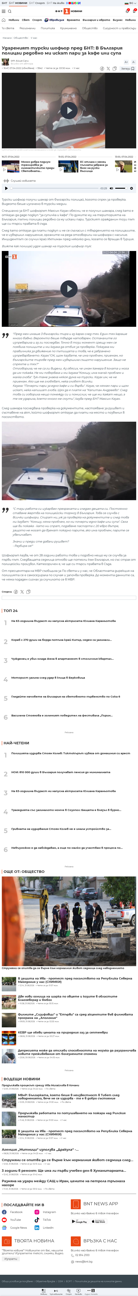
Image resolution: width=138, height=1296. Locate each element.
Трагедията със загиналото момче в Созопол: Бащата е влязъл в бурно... (66, 810)
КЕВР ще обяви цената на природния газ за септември (63, 1032)
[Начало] (4, 20)
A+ (126, 62)
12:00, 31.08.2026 (11, 1089)
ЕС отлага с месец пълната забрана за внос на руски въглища (94, 166)
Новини (14, 20)
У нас (34, 38)
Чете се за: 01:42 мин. (31, 1175)
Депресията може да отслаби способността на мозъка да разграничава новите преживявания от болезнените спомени (77, 1052)
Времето (73, 20)
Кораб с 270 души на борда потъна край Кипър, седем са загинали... (61, 640)
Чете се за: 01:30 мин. (48, 1102)
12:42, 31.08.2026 (11, 1175)
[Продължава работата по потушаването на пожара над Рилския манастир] (9, 1119)
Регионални (27, 28)
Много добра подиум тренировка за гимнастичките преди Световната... (37, 166)
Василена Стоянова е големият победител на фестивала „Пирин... (62, 715)
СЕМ (60, 1281)
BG (131, 3)
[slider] (54, 188)
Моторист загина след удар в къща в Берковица (48, 677)
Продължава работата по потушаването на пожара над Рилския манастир (72, 1115)
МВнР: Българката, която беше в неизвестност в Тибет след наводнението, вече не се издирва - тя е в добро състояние (68, 1097)
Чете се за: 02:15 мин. (31, 1164)
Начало (7, 38)
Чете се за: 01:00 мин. (47, 1120)
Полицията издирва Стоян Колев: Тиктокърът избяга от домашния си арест (70, 753)
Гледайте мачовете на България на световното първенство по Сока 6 (65, 696)
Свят (26, 20)
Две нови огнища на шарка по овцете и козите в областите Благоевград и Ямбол (67, 998)
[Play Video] (69, 110)
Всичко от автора (22, 63)
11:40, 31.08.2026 (11, 1189)
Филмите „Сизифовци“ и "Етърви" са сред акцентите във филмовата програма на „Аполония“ (75, 1016)
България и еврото (96, 20)
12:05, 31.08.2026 (27, 1102)
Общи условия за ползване (17, 1281)
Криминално (68, 28)
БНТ (4, 3)
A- (133, 62)
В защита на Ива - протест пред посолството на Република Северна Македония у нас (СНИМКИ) (75, 980)
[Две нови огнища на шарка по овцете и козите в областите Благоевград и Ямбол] (9, 1002)
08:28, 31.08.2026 (11, 1154)
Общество (90, 28)
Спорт (37, 20)
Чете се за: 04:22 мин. (32, 1089)
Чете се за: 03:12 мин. (31, 1189)
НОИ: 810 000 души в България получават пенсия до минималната (60, 772)
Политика (48, 28)
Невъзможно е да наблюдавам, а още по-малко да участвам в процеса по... (67, 847)
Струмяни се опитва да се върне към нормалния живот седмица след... (67, 1160)
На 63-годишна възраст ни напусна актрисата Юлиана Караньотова (63, 621)
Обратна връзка (45, 1281)
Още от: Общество (24, 871)
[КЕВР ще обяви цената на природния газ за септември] (9, 1038)
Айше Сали (22, 60)
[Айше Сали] (6, 62)
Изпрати (10, 1259)
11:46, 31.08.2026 (27, 1120)
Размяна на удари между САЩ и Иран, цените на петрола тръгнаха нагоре (63, 1183)
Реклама (69, 732)
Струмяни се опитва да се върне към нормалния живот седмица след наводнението (63, 968)
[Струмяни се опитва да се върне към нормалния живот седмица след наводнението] (69, 921)
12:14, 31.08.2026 (27, 1138)
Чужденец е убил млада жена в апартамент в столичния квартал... (62, 658)
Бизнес (118, 20)
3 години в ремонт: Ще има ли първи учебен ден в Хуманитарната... (64, 1171)
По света (50, 1089)
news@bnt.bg (84, 1261)
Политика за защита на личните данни (98, 1281)
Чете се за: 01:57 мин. (47, 1138)
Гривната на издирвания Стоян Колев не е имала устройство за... (61, 829)
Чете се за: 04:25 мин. (32, 1154)
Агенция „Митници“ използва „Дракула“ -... (40, 1150)
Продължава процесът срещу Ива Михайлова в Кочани (40, 1085)
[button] (91, 1292)
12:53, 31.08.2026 (11, 1164)
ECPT (69, 1281)
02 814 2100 (82, 1255)
